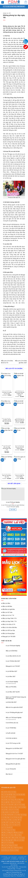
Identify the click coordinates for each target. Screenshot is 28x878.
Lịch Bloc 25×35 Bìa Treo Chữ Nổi (7, 420)
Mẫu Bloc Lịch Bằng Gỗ (7, 832)
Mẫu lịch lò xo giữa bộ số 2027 (14, 707)
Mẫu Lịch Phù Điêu (11, 686)
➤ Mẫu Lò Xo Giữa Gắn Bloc (9, 627)
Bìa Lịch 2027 (5, 797)
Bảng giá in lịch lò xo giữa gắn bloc (15, 758)
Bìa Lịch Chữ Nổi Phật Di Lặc (19, 447)
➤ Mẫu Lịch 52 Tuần (6, 612)
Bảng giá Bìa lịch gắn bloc (13, 764)
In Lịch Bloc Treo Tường (20, 814)
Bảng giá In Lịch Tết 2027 (13, 666)
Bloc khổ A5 (4, 792)
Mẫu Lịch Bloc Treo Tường (18, 837)
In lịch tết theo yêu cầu (12, 722)
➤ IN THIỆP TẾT (23, 859)
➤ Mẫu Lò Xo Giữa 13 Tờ (8, 624)
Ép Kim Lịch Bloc (14, 850)
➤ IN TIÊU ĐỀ (7, 858)
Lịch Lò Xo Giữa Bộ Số (7, 827)
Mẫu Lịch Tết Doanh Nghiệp (13, 717)
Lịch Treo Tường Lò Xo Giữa (8, 830)
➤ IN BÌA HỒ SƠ (5, 859)
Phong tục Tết (7, 13)
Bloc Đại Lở (9, 774)
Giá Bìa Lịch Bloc (13, 807)
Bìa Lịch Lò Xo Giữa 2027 (7, 804)
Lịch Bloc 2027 (5, 822)
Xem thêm (12, 509)
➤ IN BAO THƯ (21, 858)
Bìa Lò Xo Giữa (12, 792)
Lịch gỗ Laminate (10, 733)
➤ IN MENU (13, 858)
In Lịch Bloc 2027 (10, 676)
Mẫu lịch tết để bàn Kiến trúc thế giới (19, 420)
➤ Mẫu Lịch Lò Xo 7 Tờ (7, 615)
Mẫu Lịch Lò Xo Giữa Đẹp (7, 842)
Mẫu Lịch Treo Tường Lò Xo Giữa (9, 845)
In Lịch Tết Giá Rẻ (11, 769)
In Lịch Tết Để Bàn (11, 728)
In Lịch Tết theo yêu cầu (16, 817)
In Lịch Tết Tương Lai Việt (13, 743)
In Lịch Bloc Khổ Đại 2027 (7, 814)
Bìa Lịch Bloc (12, 797)
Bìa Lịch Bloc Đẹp (19, 799)
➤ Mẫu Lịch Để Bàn (6, 606)
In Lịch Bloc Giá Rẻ (14, 812)
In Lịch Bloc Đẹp (5, 817)
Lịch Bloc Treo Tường (15, 822)
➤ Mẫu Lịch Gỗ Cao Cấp (8, 630)
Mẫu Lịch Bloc (18, 835)
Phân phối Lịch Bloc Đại (7, 847)
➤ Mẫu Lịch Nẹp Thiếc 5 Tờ (9, 618)
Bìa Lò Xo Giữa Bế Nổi (7, 794)
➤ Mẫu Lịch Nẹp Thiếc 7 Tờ (9, 621)
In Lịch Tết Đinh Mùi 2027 (13, 661)
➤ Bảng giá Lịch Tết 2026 (8, 636)
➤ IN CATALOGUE (12, 856)
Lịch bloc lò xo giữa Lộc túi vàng (7, 393)
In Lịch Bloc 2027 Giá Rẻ (13, 692)
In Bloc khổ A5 (5, 812)
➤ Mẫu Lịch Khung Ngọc (8, 633)
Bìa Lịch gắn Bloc (6, 802)
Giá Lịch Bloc (5, 809)
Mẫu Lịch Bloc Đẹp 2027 (7, 840)
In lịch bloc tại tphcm (11, 738)
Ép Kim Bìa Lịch (5, 850)
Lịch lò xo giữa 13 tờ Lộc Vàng (19, 476)
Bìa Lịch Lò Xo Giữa (15, 802)
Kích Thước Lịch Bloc (7, 819)
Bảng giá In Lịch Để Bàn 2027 (14, 748)
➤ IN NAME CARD (22, 856)
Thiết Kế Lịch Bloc (18, 847)
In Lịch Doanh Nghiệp (12, 681)
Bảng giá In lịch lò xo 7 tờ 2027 (14, 753)
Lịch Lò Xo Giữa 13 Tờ (14, 825)
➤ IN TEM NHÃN (14, 859)
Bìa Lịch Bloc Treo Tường (7, 799)
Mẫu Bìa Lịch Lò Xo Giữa (7, 835)
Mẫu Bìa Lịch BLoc (18, 832)
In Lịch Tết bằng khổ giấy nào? (14, 712)
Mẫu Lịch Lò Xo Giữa (19, 840)
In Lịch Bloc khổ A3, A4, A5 (13, 656)
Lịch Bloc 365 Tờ (17, 819)
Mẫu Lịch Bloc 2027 (6, 837)
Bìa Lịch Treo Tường (19, 804)
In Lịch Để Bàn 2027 (11, 671)
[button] (2, 2)
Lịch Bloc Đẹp (5, 825)
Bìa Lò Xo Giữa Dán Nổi (19, 794)
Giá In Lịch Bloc (22, 807)
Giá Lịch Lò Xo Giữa (13, 809)
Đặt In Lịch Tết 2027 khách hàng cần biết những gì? (16, 697)
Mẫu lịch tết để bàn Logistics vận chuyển (19, 394)
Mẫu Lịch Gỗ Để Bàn (11, 650)
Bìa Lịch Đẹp (4, 807)
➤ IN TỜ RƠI (4, 856)
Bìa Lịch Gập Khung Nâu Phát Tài (7, 448)
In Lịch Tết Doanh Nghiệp (13, 502)
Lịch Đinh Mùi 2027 (11, 702)
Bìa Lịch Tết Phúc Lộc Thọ (6, 476)
